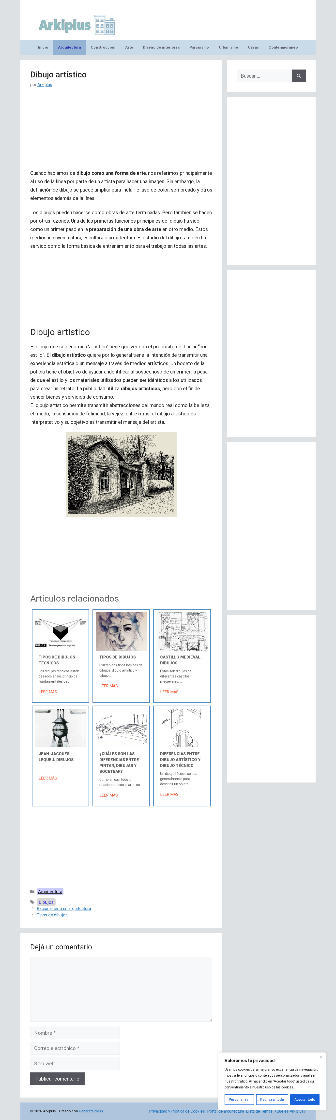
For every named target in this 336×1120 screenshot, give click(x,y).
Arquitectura (69, 47)
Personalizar (239, 1100)
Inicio (43, 47)
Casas (253, 47)
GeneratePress (91, 1111)
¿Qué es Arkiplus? (290, 1111)
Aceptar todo (304, 1100)
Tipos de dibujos (117, 657)
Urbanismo (228, 47)
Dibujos (46, 902)
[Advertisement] (121, 132)
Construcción (103, 47)
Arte (129, 47)
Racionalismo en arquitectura (64, 908)
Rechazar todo (272, 1100)
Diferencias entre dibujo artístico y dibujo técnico (180, 759)
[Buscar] (299, 76)
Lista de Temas (259, 1111)
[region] (272, 1081)
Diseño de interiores (161, 47)
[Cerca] (321, 1057)
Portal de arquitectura (225, 1111)
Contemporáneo (283, 47)
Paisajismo (199, 47)
